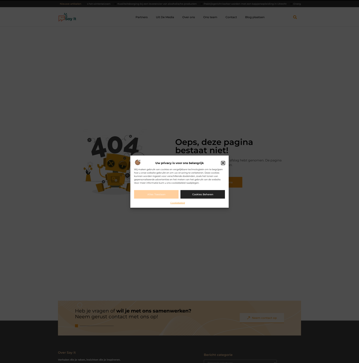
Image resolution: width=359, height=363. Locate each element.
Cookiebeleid (177, 202)
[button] (223, 163)
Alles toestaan (156, 194)
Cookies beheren (202, 194)
